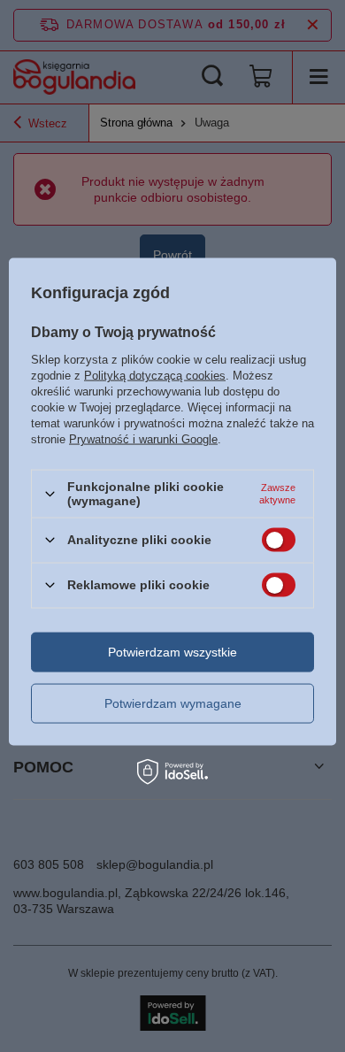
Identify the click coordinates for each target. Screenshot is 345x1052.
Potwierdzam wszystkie (172, 652)
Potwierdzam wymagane (173, 703)
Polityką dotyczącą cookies (155, 375)
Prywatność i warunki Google (143, 439)
